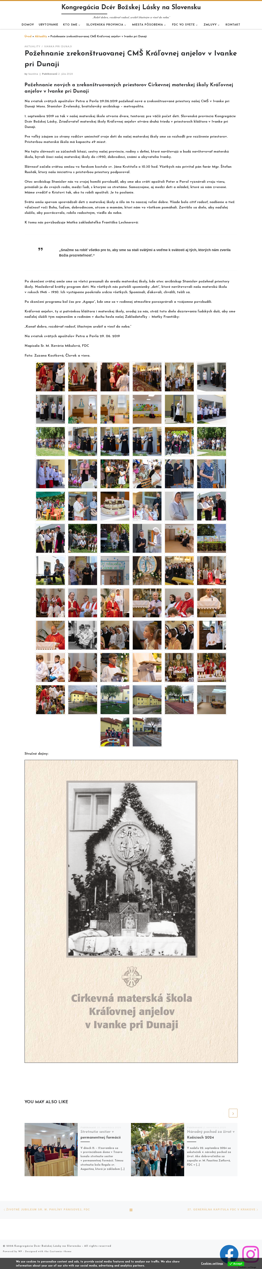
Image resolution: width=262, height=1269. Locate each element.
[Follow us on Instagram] (250, 1254)
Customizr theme (61, 1252)
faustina (33, 74)
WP (20, 1252)
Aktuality (41, 36)
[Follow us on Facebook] (229, 1254)
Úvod (28, 36)
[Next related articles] (233, 1113)
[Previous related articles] (223, 1113)
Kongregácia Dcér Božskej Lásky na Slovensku (47, 1246)
